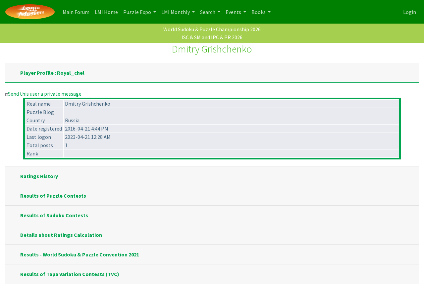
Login (409, 12)
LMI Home (108, 11)
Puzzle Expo (137, 12)
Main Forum (77, 11)
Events (234, 12)
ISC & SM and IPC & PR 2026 (212, 37)
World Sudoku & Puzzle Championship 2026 (212, 29)
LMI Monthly (176, 12)
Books (259, 12)
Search (208, 12)
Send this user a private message (44, 93)
